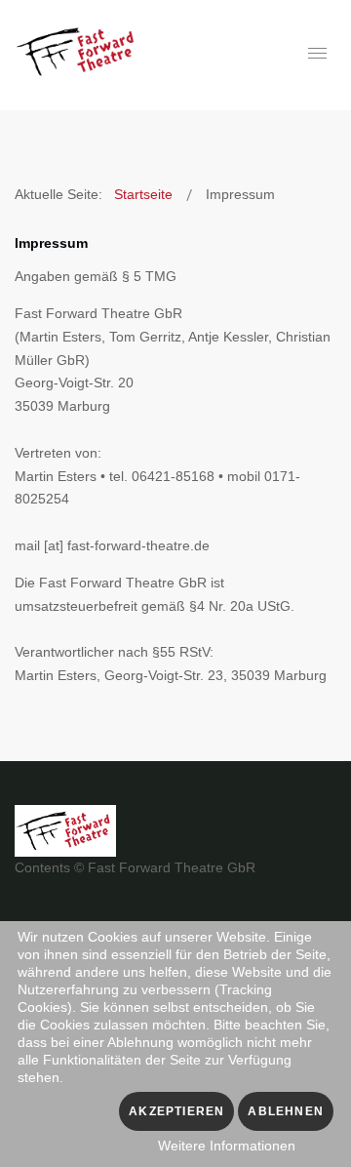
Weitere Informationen (226, 1145)
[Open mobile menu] (317, 53)
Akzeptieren (176, 1111)
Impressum (51, 243)
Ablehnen (286, 1111)
